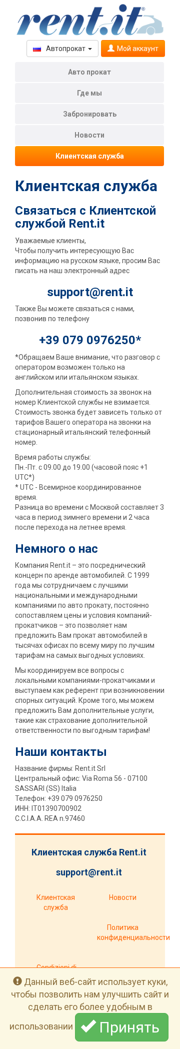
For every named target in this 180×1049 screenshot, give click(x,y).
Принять (129, 1027)
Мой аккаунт (137, 49)
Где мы (89, 93)
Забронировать (89, 114)
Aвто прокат (89, 72)
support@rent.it (90, 292)
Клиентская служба (90, 156)
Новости (89, 135)
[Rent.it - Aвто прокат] (90, 20)
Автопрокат (66, 49)
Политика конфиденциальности (126, 932)
